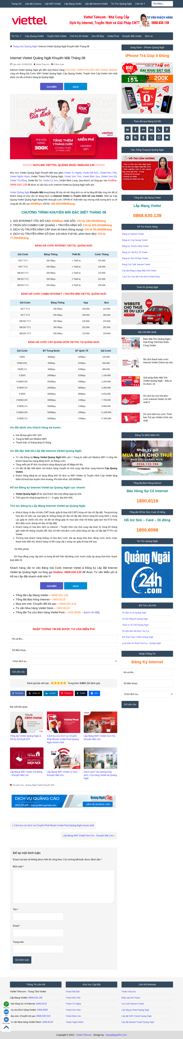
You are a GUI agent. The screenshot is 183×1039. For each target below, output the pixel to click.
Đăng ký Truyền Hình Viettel (135, 246)
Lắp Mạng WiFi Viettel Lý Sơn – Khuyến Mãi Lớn (63, 773)
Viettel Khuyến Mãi (45, 785)
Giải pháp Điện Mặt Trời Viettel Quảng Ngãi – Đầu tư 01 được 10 (157, 380)
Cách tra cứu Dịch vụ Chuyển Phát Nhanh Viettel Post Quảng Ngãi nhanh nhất (63, 739)
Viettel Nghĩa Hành (20, 176)
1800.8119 (58, 599)
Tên (15, 909)
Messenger (6, 1023)
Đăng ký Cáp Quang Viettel (134, 240)
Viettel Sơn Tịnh (72, 176)
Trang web (18, 942)
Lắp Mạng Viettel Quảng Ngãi (135, 1010)
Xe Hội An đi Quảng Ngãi (134, 612)
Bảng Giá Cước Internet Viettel (136, 264)
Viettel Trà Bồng (18, 180)
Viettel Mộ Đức (91, 173)
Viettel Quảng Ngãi (19, 192)
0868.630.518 (67, 603)
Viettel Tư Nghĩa (72, 173)
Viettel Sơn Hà (109, 176)
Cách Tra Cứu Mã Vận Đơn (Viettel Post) (141, 276)
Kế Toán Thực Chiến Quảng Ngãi (137, 637)
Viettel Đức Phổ (108, 173)
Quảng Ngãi (31, 46)
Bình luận (18, 866)
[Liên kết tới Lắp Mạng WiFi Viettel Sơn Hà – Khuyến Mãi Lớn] (100, 723)
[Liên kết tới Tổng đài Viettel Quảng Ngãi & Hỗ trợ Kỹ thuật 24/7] (26, 723)
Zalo (6, 1015)
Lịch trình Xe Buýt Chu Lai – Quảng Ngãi (141, 643)
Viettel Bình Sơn (91, 176)
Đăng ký (6, 1008)
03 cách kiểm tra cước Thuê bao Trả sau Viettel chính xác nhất (158, 417)
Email (16, 926)
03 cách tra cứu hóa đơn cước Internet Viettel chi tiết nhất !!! (157, 399)
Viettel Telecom (129, 991)
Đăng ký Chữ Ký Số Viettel (134, 252)
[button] (52, 683)
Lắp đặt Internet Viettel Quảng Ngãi (138, 1022)
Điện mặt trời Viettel (131, 997)
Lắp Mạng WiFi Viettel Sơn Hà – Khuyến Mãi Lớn (100, 737)
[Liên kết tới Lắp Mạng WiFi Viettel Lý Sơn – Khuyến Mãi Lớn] (63, 758)
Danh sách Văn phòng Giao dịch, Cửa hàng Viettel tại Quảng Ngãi (100, 775)
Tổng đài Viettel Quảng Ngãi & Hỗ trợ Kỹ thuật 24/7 (25, 737)
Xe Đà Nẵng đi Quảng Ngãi (135, 619)
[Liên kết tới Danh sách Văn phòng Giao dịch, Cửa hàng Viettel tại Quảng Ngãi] (100, 758)
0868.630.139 (59, 595)
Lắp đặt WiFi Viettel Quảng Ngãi (137, 1016)
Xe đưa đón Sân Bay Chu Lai (135, 631)
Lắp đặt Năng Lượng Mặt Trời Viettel (139, 270)
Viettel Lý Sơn (50, 180)
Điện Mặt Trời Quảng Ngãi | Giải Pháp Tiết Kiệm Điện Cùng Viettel (157, 342)
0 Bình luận (59, 64)
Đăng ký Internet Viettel (133, 234)
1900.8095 (74, 612)
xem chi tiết (92, 612)
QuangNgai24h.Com (116, 1035)
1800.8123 (63, 608)
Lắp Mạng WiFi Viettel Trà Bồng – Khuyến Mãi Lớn (26, 773)
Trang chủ (18, 46)
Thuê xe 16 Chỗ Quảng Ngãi (135, 625)
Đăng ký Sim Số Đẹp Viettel (135, 258)
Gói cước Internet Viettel (133, 1003)
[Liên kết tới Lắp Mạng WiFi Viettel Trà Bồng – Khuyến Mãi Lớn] (26, 758)
